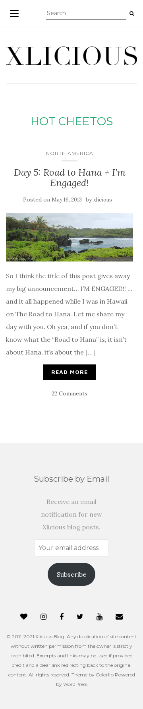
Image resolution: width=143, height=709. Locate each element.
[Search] (131, 13)
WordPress (75, 684)
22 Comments (69, 393)
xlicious (102, 199)
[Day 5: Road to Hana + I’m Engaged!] (69, 237)
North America (69, 153)
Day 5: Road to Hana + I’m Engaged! (70, 177)
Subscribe (71, 574)
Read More (69, 371)
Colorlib (105, 675)
